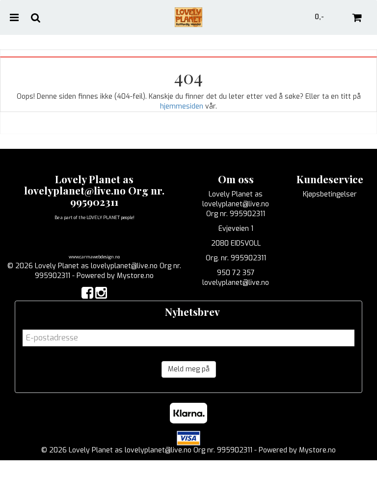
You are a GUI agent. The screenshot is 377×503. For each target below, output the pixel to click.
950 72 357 (236, 273)
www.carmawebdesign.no (94, 257)
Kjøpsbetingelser (330, 194)
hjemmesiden (181, 106)
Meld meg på (189, 369)
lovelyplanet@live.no (235, 282)
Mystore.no (135, 275)
